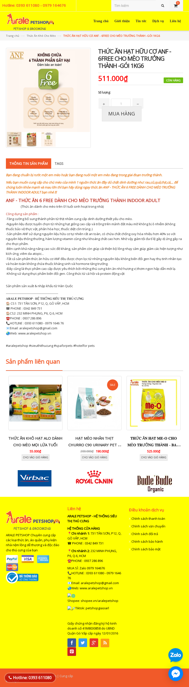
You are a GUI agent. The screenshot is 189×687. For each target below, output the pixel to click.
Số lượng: (104, 92)
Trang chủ (12, 35)
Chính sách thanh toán (148, 518)
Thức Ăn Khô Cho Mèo (41, 35)
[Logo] (33, 520)
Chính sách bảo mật (145, 549)
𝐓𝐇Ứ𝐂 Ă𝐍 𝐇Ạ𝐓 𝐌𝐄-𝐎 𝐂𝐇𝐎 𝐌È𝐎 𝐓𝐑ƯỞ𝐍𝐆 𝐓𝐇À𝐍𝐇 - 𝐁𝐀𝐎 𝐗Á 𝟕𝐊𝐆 (153, 445)
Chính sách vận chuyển (148, 526)
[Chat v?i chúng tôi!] (175, 673)
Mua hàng (121, 113)
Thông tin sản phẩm (28, 163)
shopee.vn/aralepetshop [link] (99, 600)
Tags (59, 163)
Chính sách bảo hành (147, 541)
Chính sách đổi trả (144, 534)
